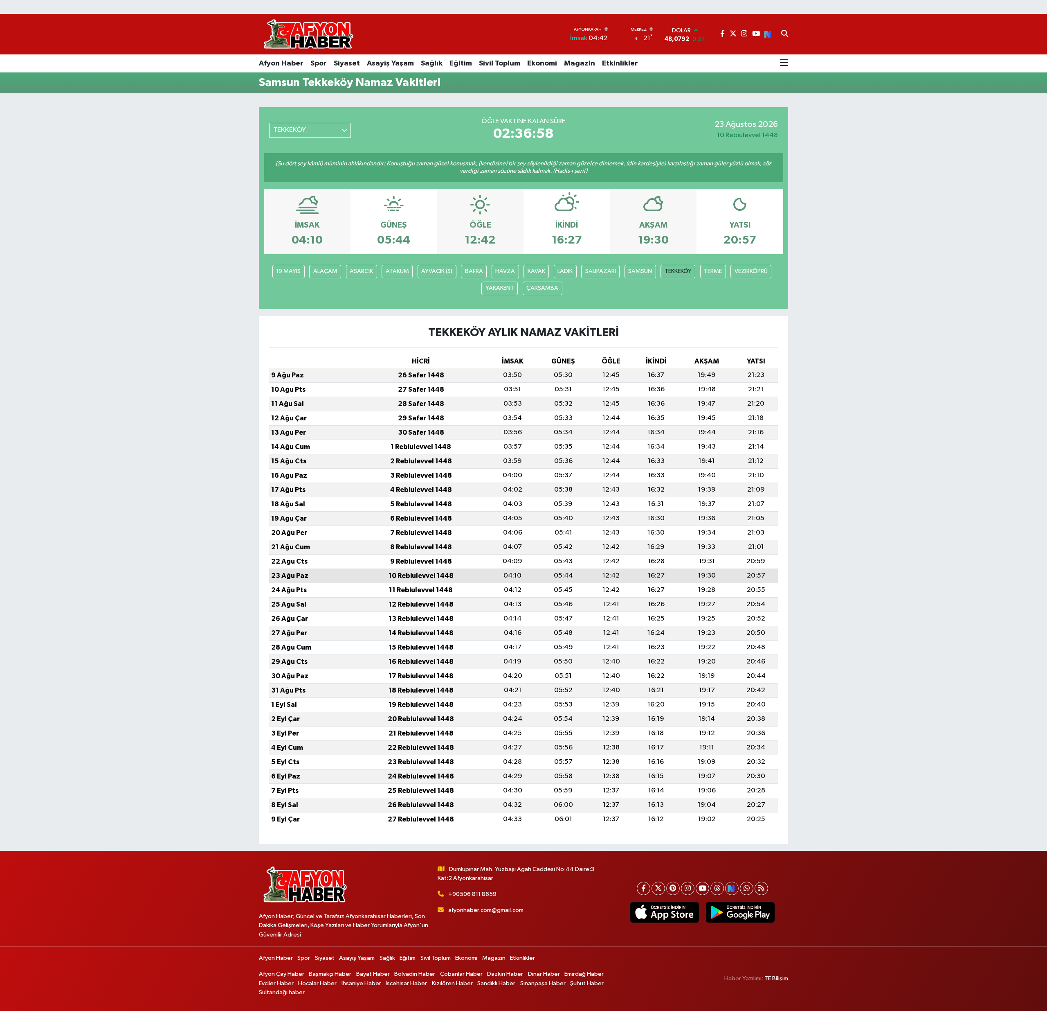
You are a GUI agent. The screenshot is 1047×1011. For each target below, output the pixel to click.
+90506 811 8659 (472, 894)
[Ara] (784, 34)
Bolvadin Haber (414, 974)
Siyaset (347, 63)
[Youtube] (702, 888)
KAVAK (536, 271)
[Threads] (717, 888)
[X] (658, 888)
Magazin (579, 63)
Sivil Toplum (499, 63)
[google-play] (740, 912)
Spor (318, 63)
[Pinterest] (673, 888)
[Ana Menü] (784, 63)
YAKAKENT (499, 288)
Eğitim (460, 63)
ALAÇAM (325, 271)
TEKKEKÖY (678, 271)
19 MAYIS (288, 271)
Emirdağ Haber (584, 974)
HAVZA (505, 271)
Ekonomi (542, 63)
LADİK (565, 271)
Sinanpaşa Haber (543, 983)
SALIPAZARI (600, 271)
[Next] (732, 888)
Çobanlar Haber (461, 974)
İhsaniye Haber (361, 983)
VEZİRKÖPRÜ (751, 271)
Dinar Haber (544, 974)
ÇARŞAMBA (542, 288)
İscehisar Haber (406, 983)
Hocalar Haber (317, 983)
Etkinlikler (620, 63)
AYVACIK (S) (436, 271)
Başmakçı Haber (330, 974)
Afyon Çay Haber (281, 974)
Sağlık (432, 63)
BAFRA (474, 271)
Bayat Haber (373, 974)
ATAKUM (397, 271)
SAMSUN (640, 271)
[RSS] (761, 888)
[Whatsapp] (746, 888)
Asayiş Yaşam (390, 63)
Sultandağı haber (282, 992)
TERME (713, 271)
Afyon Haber (281, 63)
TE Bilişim (776, 978)
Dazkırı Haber (505, 974)
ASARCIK (361, 271)
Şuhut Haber (587, 983)
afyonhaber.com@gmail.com (486, 910)
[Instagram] (687, 888)
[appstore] (664, 912)
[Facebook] (643, 888)
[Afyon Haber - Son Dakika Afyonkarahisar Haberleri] (308, 34)
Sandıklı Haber (496, 983)
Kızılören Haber (452, 983)
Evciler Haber (276, 983)
